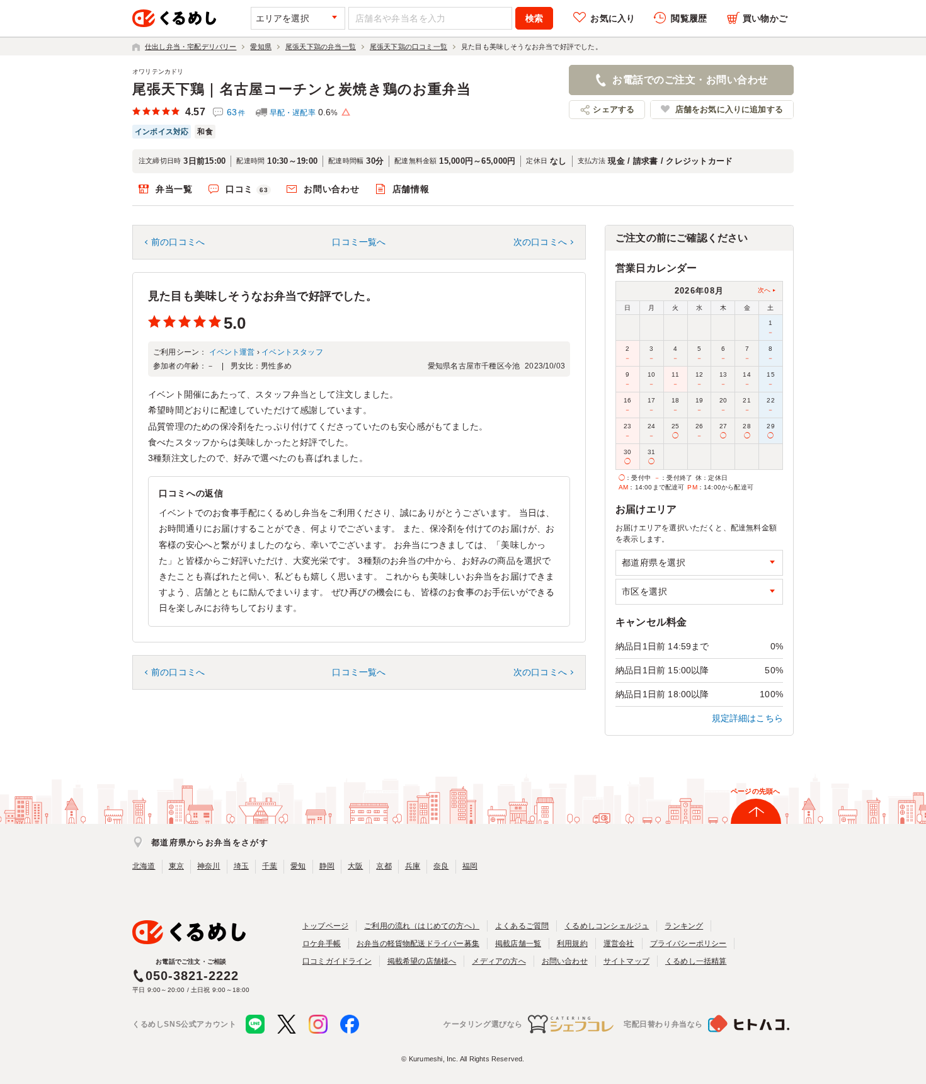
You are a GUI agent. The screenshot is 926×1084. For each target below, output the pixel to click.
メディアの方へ (498, 961)
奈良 (441, 866)
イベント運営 (232, 352)
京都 (383, 866)
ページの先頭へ (755, 791)
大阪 (355, 866)
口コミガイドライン (337, 961)
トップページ (325, 925)
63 (236, 112)
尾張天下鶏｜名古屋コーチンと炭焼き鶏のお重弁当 (301, 89)
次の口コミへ (540, 242)
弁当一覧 (174, 189)
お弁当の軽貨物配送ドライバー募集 (418, 943)
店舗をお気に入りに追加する (729, 109)
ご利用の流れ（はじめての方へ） (421, 925)
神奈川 (208, 866)
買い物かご (765, 18)
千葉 (269, 866)
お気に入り (612, 18)
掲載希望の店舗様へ (422, 961)
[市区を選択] (699, 592)
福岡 (469, 866)
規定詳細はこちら (748, 718)
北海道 (144, 866)
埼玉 (241, 866)
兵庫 (412, 866)
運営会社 (618, 943)
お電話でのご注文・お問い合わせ (690, 79)
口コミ (247, 189)
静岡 (326, 866)
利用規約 (572, 943)
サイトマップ (626, 961)
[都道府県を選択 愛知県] (699, 563)
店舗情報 (411, 189)
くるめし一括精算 (696, 961)
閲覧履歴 (689, 18)
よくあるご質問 (522, 925)
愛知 (298, 866)
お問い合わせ (331, 189)
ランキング (684, 925)
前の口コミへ (178, 242)
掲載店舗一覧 (518, 943)
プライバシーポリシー (688, 943)
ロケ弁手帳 (321, 943)
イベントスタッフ (292, 352)
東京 (176, 866)
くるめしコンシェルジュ (606, 925)
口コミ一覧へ (359, 242)
